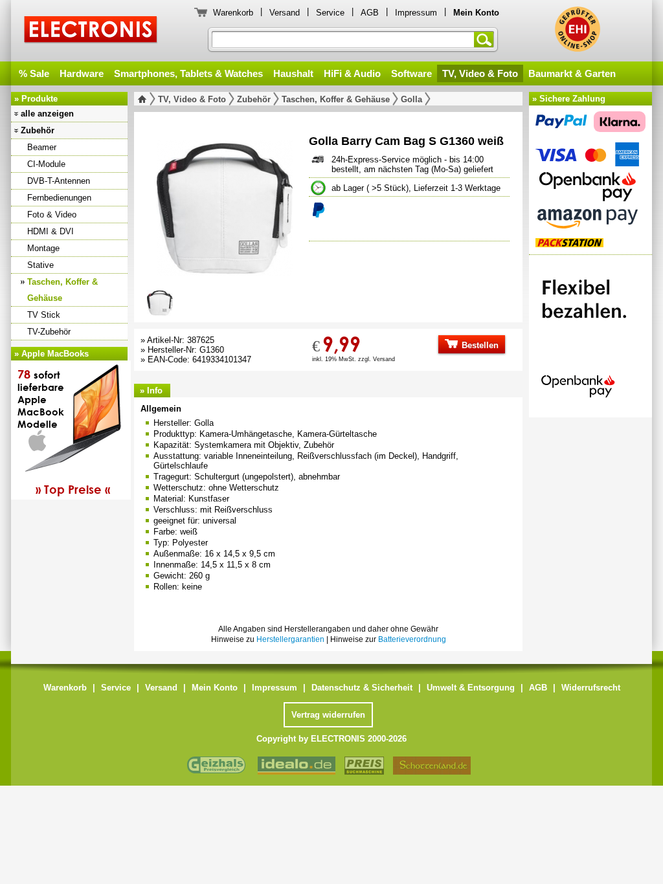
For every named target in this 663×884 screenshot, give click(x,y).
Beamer (41, 147)
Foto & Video (51, 214)
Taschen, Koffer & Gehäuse (62, 290)
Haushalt (293, 73)
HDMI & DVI (50, 231)
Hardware (82, 73)
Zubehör (37, 130)
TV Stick (43, 315)
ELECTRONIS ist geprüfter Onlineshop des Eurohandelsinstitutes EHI (577, 29)
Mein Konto (215, 687)
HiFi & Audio (352, 73)
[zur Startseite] (144, 99)
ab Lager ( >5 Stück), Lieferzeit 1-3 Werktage (416, 188)
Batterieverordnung (412, 639)
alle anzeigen (47, 113)
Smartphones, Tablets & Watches (188, 73)
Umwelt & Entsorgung (471, 687)
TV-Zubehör (49, 332)
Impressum (416, 12)
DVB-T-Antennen (58, 181)
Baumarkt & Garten (572, 73)
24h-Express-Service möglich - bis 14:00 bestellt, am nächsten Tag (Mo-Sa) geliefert (412, 164)
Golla (411, 99)
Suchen (486, 39)
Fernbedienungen (59, 198)
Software (411, 73)
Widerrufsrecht (590, 687)
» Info (151, 390)
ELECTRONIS (91, 31)
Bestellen (479, 345)
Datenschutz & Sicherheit (361, 687)
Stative (40, 265)
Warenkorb (233, 12)
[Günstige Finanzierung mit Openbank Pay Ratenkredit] (590, 332)
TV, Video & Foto (480, 73)
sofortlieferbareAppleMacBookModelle (63, 431)
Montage (43, 248)
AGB (370, 12)
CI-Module (46, 164)
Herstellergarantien (290, 639)
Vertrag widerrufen (328, 715)
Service (330, 12)
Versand (284, 12)
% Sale (34, 73)
